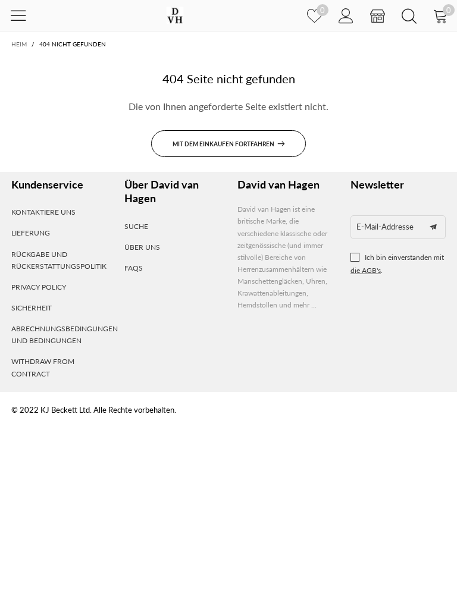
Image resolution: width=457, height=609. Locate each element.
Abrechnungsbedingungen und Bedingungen (59, 334)
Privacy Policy (38, 286)
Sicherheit (31, 307)
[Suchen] (409, 15)
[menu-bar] (26, 15)
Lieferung (30, 232)
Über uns (142, 247)
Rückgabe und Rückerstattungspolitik (59, 260)
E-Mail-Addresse (385, 226)
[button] (433, 227)
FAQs (133, 267)
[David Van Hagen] (175, 15)
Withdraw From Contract (42, 367)
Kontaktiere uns (43, 212)
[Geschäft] (377, 15)
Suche (136, 226)
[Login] (346, 15)
